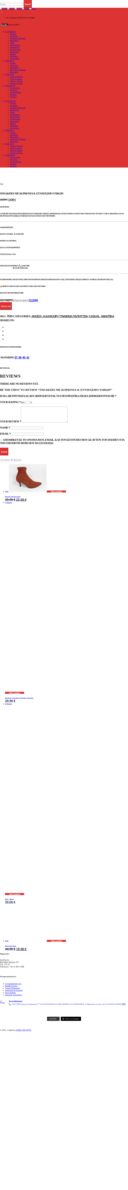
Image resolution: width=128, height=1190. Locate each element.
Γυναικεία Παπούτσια (73, 316)
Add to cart (6, 306)
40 (23, 357)
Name (5, 427)
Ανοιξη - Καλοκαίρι (44, 316)
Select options (56, 491)
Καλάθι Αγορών (11, 986)
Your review (10, 421)
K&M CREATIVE (23, 1030)
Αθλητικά (107, 316)
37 (15, 357)
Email (5, 433)
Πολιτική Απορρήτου (13, 995)
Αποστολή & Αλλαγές (14, 990)
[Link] (18, 9)
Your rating (10, 402)
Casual (94, 316)
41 (27, 357)
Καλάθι (4, 25)
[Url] (21, 1010)
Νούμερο (6, 300)
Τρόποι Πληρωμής (12, 988)
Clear (33, 300)
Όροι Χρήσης (10, 993)
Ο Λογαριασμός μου (13, 984)
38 (19, 357)
